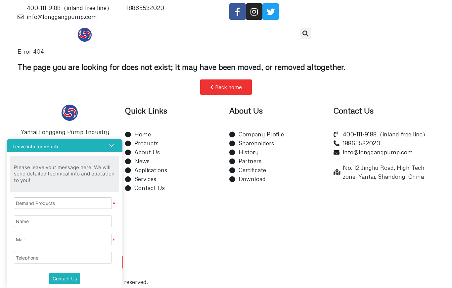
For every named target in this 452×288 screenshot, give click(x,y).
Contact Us (65, 278)
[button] (305, 33)
